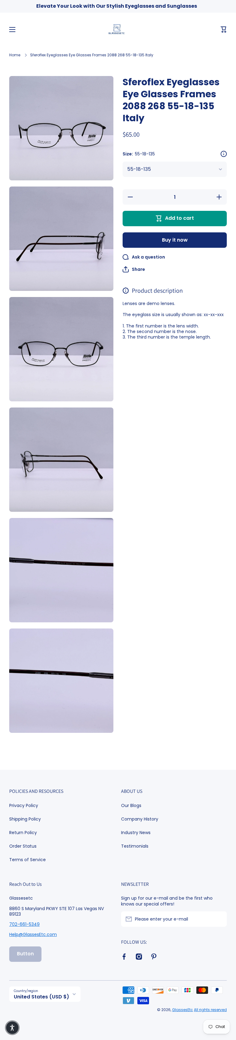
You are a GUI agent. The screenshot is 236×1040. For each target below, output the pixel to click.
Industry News (136, 832)
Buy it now (175, 239)
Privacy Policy (23, 805)
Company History (139, 819)
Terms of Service (27, 859)
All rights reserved (210, 1009)
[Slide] (224, 154)
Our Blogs (131, 805)
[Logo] (118, 29)
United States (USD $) (41, 996)
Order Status (23, 846)
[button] (224, 29)
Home (14, 55)
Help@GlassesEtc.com (33, 934)
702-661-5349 (24, 924)
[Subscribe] (219, 919)
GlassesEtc (182, 1009)
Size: (139, 154)
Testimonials (134, 846)
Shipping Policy (25, 819)
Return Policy (23, 832)
